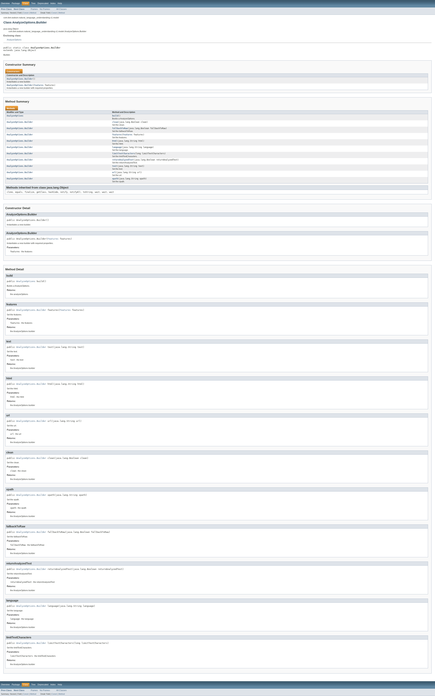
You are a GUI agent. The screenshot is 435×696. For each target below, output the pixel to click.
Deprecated (43, 3)
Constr (26, 13)
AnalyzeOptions (14, 40)
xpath (115, 178)
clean (115, 122)
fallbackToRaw (120, 128)
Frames (34, 9)
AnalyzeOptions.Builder (20, 79)
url (114, 172)
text (114, 166)
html (114, 141)
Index (53, 3)
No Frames (45, 9)
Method (33, 13)
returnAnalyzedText (123, 160)
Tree (33, 3)
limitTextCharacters (123, 153)
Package (16, 3)
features (117, 134)
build (115, 116)
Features (39, 85)
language (117, 147)
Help (60, 3)
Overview (5, 3)
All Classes (61, 9)
